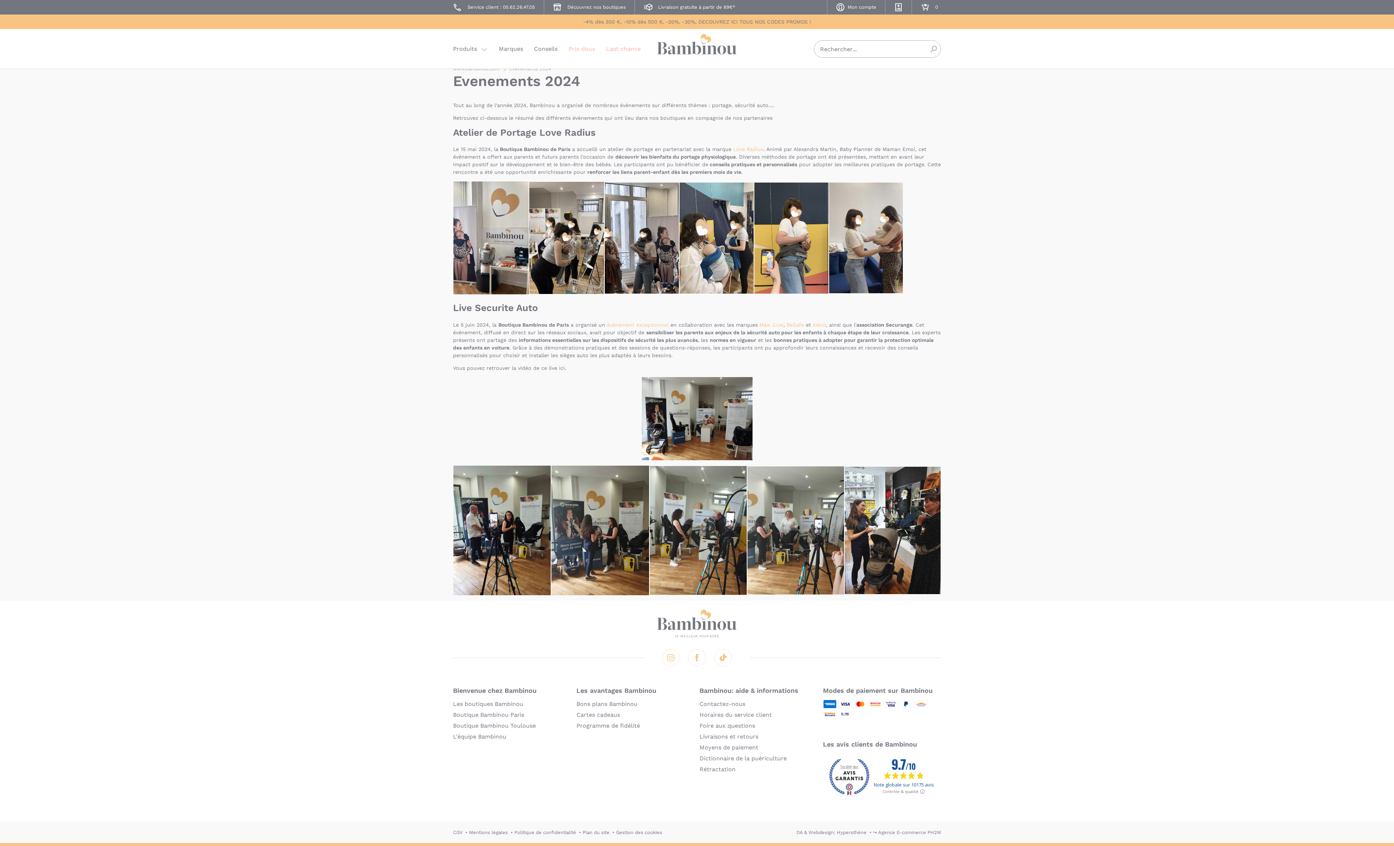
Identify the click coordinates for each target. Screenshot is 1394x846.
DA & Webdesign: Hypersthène (831, 832)
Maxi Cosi (771, 325)
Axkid (819, 325)
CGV (457, 832)
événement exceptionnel (638, 325)
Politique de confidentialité (545, 832)
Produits (465, 48)
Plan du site (596, 832)
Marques (511, 48)
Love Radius (748, 149)
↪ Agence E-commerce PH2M (907, 832)
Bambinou (697, 48)
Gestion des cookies (639, 832)
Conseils (546, 48)
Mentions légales (488, 832)
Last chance (623, 48)
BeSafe (795, 325)
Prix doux (581, 48)
